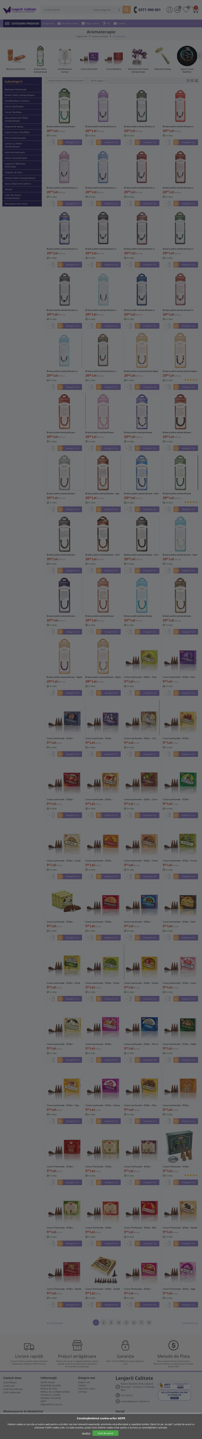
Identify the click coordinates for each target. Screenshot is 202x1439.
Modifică (86, 1433)
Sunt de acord (105, 1433)
